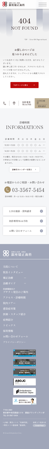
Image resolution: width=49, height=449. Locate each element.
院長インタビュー (13, 272)
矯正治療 (8, 278)
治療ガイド (9, 283)
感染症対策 (9, 308)
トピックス (9, 325)
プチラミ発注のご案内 (15, 290)
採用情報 (8, 331)
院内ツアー (9, 303)
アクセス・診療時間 (14, 297)
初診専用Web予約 (26, 103)
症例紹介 (8, 319)
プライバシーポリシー (14, 342)
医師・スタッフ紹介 (14, 314)
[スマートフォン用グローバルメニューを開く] (43, 4)
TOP (25, 39)
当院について (10, 266)
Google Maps (39, 425)
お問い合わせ (15, 336)
